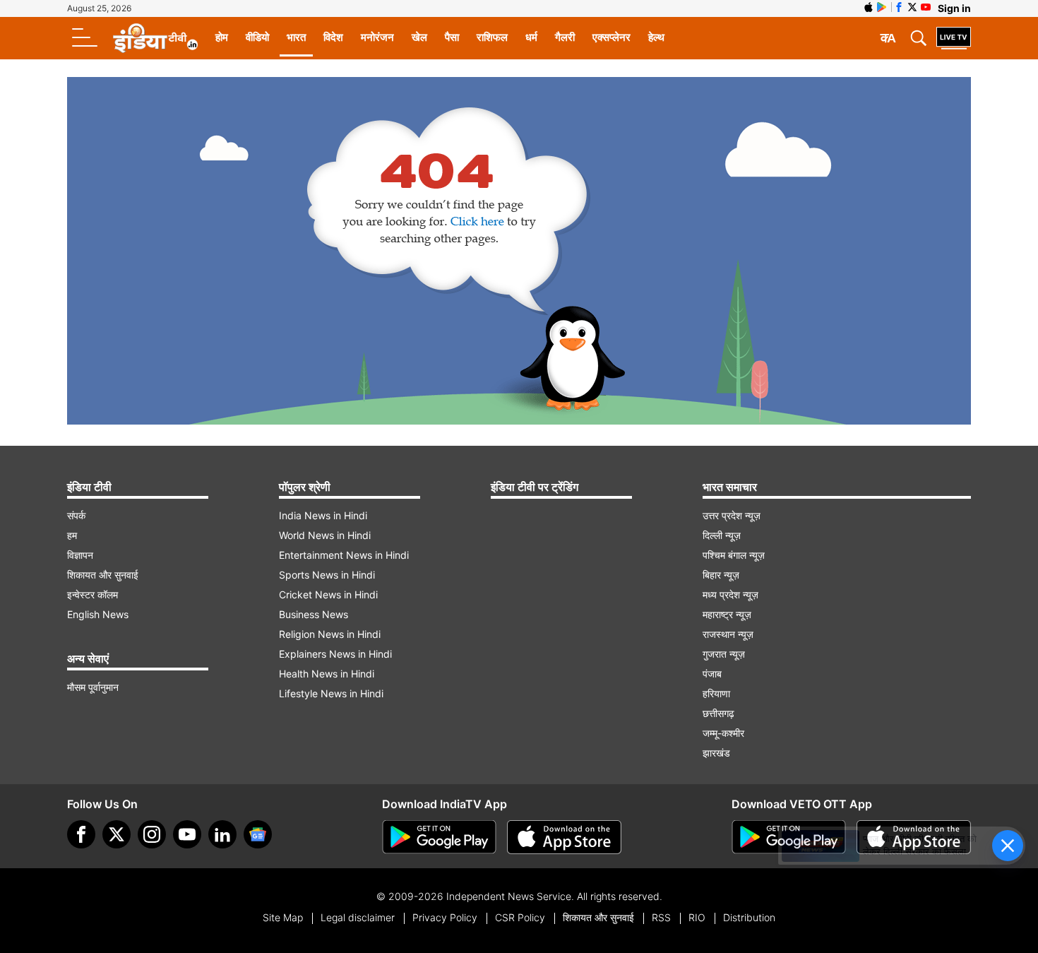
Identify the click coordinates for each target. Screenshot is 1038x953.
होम (221, 37)
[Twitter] (116, 834)
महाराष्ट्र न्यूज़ (727, 614)
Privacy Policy (444, 917)
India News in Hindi (323, 515)
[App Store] (564, 837)
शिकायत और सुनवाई (102, 575)
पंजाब (712, 674)
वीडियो (257, 37)
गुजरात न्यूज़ (724, 654)
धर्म (531, 37)
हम (72, 535)
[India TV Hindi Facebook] (899, 7)
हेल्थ (656, 37)
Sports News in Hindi (327, 575)
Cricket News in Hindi (328, 594)
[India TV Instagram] (152, 834)
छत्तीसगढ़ (718, 713)
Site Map (283, 917)
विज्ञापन (80, 555)
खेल (419, 37)
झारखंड (716, 753)
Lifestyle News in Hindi (331, 693)
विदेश (333, 37)
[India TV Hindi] (155, 38)
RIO (696, 917)
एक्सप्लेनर (611, 37)
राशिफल (492, 37)
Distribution (749, 917)
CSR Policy (520, 917)
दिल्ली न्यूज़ (722, 535)
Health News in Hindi (326, 674)
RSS (661, 917)
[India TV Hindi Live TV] (953, 38)
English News (98, 614)
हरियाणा (716, 693)
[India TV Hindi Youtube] (926, 7)
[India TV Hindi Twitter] (912, 7)
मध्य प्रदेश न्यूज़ (730, 594)
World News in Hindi (325, 535)
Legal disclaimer (358, 917)
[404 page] (519, 251)
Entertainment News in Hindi (344, 555)
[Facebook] (81, 834)
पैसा (452, 37)
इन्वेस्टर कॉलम (92, 594)
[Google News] (258, 834)
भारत (296, 37)
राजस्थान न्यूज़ (728, 634)
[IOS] (868, 7)
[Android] (882, 7)
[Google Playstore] (439, 837)
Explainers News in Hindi (335, 654)
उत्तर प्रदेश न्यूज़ (731, 515)
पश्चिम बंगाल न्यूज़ (734, 555)
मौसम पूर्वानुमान (93, 687)
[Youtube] (187, 834)
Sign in (954, 8)
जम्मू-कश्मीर (723, 733)
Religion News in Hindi (330, 634)
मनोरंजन (377, 37)
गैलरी (565, 37)
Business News (313, 614)
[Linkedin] (222, 834)
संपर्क (76, 515)
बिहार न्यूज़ (721, 575)
